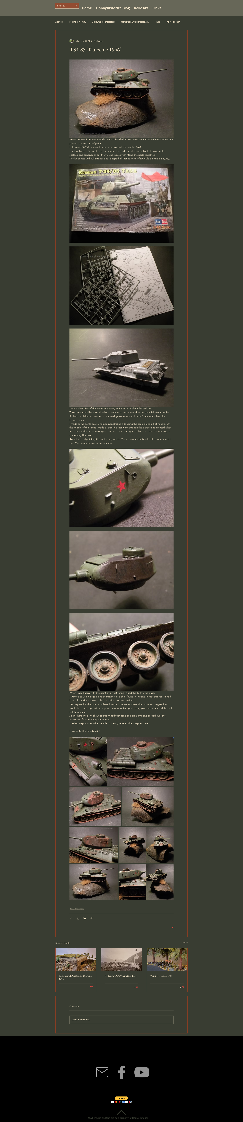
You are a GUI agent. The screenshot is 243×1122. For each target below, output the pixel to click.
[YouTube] (142, 1072)
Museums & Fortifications (103, 22)
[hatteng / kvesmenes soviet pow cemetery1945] (121, 959)
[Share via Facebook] (70, 918)
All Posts (59, 22)
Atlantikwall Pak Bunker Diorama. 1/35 (75, 977)
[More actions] (172, 41)
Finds (157, 22)
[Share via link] (91, 918)
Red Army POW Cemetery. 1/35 (121, 975)
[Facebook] (122, 1072)
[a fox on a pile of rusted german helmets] (167, 959)
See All (184, 942)
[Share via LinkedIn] (84, 918)
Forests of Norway (77, 22)
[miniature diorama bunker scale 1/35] (76, 959)
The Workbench (173, 22)
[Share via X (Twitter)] (77, 918)
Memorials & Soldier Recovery (135, 22)
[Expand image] (88, 761)
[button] (121, 1099)
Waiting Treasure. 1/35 (161, 975)
